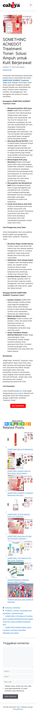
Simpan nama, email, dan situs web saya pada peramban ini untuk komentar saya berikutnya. (18, 688)
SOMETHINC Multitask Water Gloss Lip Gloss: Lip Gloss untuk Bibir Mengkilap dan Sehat (17, 630)
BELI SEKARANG (18, 406)
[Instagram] (16, 424)
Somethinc (16, 608)
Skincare (8, 608)
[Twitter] (9, 424)
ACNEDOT (9, 610)
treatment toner (17, 613)
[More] (29, 424)
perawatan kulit (25, 610)
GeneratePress (18, 709)
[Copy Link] (25, 424)
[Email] (22, 424)
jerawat (16, 610)
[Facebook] (6, 424)
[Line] (12, 424)
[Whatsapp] (19, 424)
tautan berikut (18, 393)
